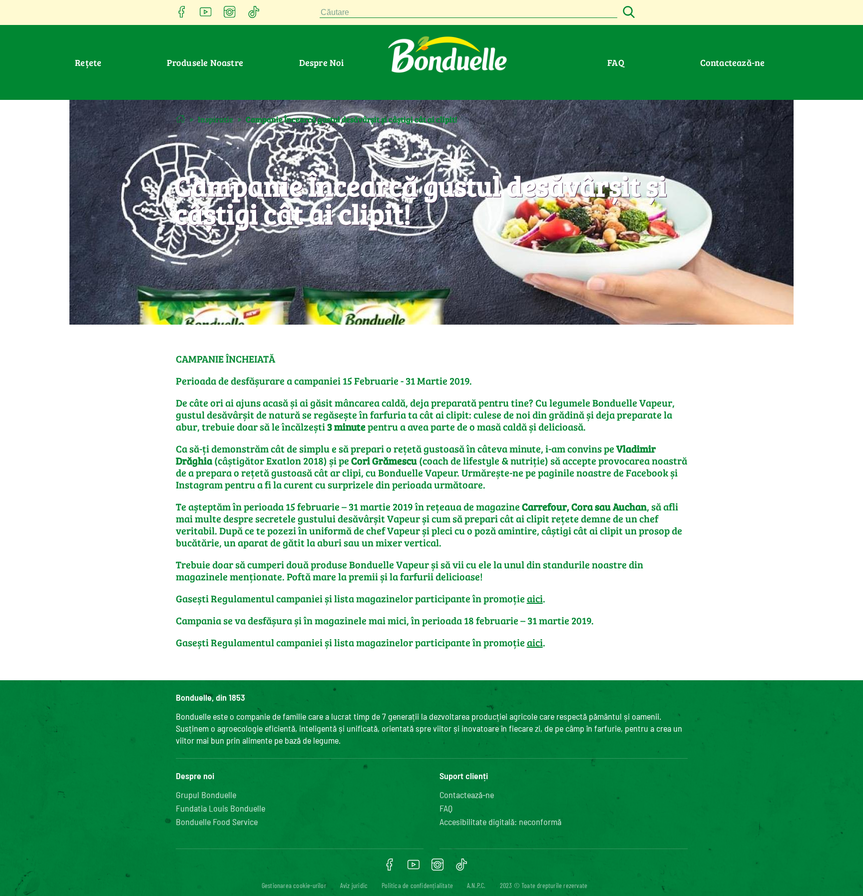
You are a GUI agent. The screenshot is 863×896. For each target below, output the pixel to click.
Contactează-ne (732, 62)
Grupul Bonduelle (206, 794)
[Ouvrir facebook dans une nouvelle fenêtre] (182, 14)
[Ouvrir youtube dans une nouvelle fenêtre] (206, 14)
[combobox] (468, 12)
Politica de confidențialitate (417, 885)
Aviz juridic (354, 885)
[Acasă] (180, 118)
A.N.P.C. (476, 885)
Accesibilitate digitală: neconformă (500, 821)
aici (535, 598)
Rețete (88, 62)
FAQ (615, 62)
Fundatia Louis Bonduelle (220, 808)
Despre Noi (321, 62)
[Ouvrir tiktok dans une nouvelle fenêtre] (254, 14)
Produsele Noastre (205, 62)
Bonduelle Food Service (217, 821)
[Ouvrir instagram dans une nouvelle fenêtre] (230, 14)
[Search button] (627, 12)
